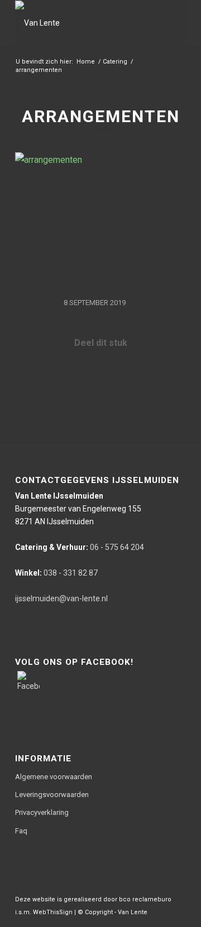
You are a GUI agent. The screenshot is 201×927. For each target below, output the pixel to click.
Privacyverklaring (42, 812)
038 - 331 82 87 (56, 572)
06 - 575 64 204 (79, 547)
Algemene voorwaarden (53, 777)
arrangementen (101, 116)
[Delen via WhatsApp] (100, 375)
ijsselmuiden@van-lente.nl (61, 598)
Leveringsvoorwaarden (52, 794)
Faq (21, 831)
